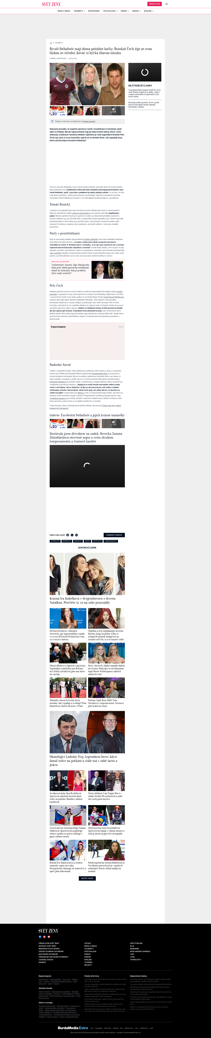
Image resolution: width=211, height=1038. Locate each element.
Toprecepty (135, 960)
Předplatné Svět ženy (49, 943)
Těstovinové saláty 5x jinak (47, 1006)
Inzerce (42, 962)
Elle (132, 946)
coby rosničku (55, 253)
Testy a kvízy (66, 979)
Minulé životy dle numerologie (61, 991)
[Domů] (51, 4)
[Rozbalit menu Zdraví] (128, 11)
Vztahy (87, 943)
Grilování (56, 983)
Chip (132, 954)
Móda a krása (64, 11)
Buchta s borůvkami (45, 1012)
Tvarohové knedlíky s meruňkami (55, 1008)
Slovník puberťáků (55, 979)
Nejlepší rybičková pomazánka (54, 1010)
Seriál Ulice (57, 993)
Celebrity (78, 11)
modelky (78, 541)
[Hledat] (166, 4)
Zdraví (124, 11)
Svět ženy (107, 1028)
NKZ (121, 1028)
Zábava (135, 11)
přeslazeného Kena (99, 374)
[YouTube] (48, 936)
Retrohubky (94, 11)
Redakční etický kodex (49, 949)
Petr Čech (97, 541)
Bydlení (147, 11)
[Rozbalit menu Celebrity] (84, 11)
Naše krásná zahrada (140, 951)
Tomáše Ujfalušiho (90, 239)
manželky (67, 541)
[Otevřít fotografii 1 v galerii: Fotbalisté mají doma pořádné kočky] (58, 110)
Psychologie (109, 11)
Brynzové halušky (70, 1010)
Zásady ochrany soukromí (51, 951)
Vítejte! (50, 983)
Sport (87, 541)
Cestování (46, 981)
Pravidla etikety (43, 979)
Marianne (134, 949)
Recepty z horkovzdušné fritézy (69, 1017)
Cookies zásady (46, 960)
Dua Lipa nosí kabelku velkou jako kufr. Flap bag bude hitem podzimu (151, 984)
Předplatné (154, 4)
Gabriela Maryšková (58, 58)
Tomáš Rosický (111, 541)
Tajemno (88, 962)
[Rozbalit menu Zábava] (140, 11)
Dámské (115, 1028)
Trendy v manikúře (44, 991)
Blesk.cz (81, 393)
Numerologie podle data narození (61, 981)
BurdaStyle (129, 1028)
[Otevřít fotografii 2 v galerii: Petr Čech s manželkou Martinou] (75, 110)
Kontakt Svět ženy (47, 946)
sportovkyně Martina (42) (114, 297)
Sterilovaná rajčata (62, 1006)
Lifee (132, 957)
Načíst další (87, 878)
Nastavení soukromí (48, 954)
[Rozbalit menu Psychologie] (116, 11)
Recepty (88, 965)
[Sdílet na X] (72, 535)
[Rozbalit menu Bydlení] (152, 11)
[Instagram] (44, 936)
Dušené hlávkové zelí (45, 1014)
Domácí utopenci (52, 1017)
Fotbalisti (55, 541)
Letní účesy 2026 (69, 996)
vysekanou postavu (58, 398)
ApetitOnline (136, 943)
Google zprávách (89, 121)
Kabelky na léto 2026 (56, 996)
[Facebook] (40, 936)
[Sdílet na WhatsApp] (76, 535)
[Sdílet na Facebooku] (67, 535)
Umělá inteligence (68, 993)
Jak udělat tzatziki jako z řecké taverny (64, 1012)
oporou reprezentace (81, 213)
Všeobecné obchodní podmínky (53, 957)
